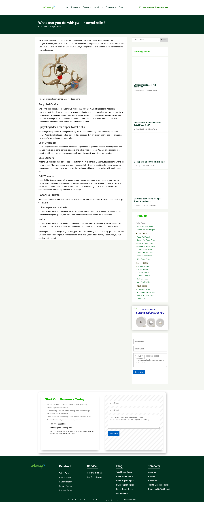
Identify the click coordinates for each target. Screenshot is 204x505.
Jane (41, 27)
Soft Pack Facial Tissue (145, 296)
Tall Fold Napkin (143, 279)
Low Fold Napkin (143, 282)
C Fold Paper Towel (144, 249)
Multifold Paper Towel (145, 243)
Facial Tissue (141, 286)
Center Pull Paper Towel (146, 240)
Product (74, 7)
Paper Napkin (142, 263)
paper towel (58, 27)
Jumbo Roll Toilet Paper (146, 230)
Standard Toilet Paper (145, 226)
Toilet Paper (141, 223)
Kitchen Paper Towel (144, 256)
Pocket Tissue (142, 299)
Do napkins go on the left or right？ (149, 162)
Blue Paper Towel (143, 259)
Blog (121, 7)
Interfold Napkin (143, 272)
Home (66, 7)
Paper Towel (141, 233)
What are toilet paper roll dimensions (145, 86)
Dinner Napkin (142, 269)
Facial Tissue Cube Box (146, 292)
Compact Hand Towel (145, 253)
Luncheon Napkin (143, 276)
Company (110, 7)
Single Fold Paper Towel (146, 246)
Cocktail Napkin (143, 266)
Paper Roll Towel (143, 237)
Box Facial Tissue (143, 289)
